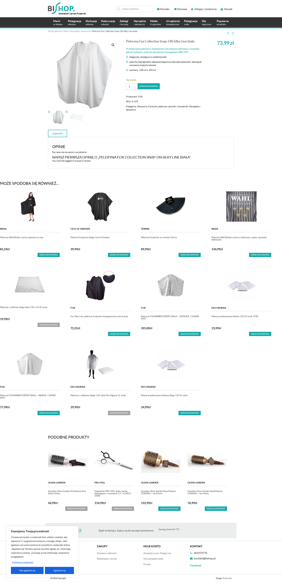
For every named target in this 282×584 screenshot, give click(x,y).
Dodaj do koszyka (149, 86)
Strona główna (55, 31)
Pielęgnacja (74, 23)
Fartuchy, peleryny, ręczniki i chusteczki (168, 106)
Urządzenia (173, 23)
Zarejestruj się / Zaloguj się (157, 553)
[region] (42, 551)
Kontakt (164, 9)
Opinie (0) (58, 133)
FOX (140, 96)
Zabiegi (124, 23)
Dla (206, 23)
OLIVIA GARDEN (56, 482)
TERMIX (145, 229)
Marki (58, 23)
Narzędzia (140, 23)
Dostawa (182, 9)
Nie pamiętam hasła (153, 558)
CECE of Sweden (80, 229)
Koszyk (228, 9)
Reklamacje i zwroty (107, 558)
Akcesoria (142, 106)
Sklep (65, 31)
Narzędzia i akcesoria (80, 31)
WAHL (3, 229)
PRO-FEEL (99, 482)
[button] (113, 45)
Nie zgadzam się (27, 570)
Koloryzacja (108, 23)
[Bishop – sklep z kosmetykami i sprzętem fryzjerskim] (67, 8)
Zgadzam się (59, 570)
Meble (155, 23)
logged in (69, 160)
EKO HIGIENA (219, 308)
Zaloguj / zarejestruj (205, 9)
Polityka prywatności (22, 562)
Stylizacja (91, 23)
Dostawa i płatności (107, 553)
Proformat (227, 578)
